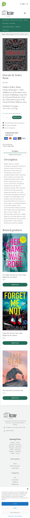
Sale (15, 477)
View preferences (15, 512)
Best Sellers (5, 23)
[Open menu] (25, 13)
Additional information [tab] (15, 154)
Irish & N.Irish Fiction (8, 27)
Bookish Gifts (15, 484)
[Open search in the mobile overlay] (21, 4)
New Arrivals (5, 20)
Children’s (17, 27)
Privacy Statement (18, 516)
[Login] (27, 4)
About (15, 463)
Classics (9, 146)
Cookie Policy (11, 516)
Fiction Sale (5, 30)
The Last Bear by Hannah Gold (13, 390)
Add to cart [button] (15, 284)
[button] (27, 489)
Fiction (25, 20)
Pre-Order (12, 23)
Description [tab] (15, 151)
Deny (15, 508)
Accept (15, 503)
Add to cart (16, 117)
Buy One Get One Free (17, 20)
